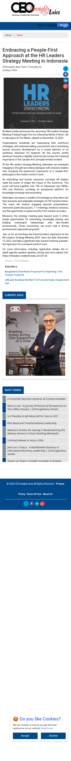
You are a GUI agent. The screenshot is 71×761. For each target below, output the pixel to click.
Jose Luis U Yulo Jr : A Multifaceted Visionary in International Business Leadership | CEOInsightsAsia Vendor (36, 451)
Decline (53, 735)
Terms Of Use (33, 494)
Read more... (47, 728)
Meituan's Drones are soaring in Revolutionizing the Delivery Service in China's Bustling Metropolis (36, 431)
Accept (25, 735)
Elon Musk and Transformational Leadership (32, 423)
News (20, 35)
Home (8, 35)
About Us (48, 494)
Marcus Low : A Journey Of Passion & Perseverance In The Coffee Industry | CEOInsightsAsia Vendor (36, 407)
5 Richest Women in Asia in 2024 (25, 440)
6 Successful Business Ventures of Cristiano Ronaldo (36, 398)
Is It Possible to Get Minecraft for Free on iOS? (32, 416)
